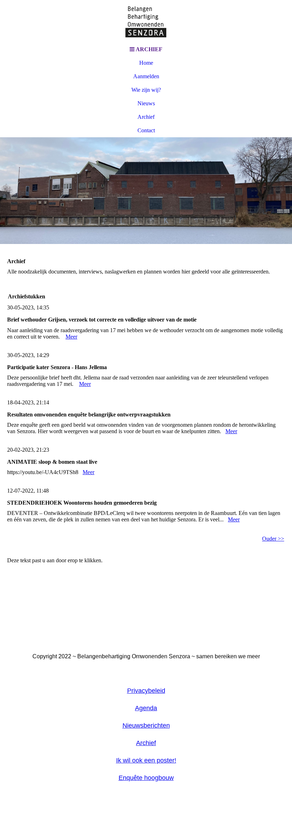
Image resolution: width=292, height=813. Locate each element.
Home (146, 63)
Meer (71, 337)
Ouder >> (273, 539)
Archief (146, 117)
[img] (146, 21)
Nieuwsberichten (146, 725)
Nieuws (146, 103)
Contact (146, 130)
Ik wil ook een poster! (146, 760)
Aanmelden (146, 76)
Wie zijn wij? (146, 90)
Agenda (146, 708)
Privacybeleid (146, 690)
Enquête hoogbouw (146, 777)
